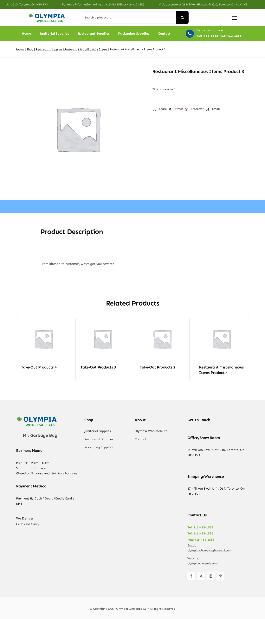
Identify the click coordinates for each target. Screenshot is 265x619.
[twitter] (201, 576)
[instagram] (211, 576)
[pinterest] (220, 576)
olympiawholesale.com (202, 563)
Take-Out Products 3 (98, 367)
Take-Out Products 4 (39, 367)
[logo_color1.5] (36, 417)
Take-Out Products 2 (157, 367)
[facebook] (191, 576)
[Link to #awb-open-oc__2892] (234, 18)
